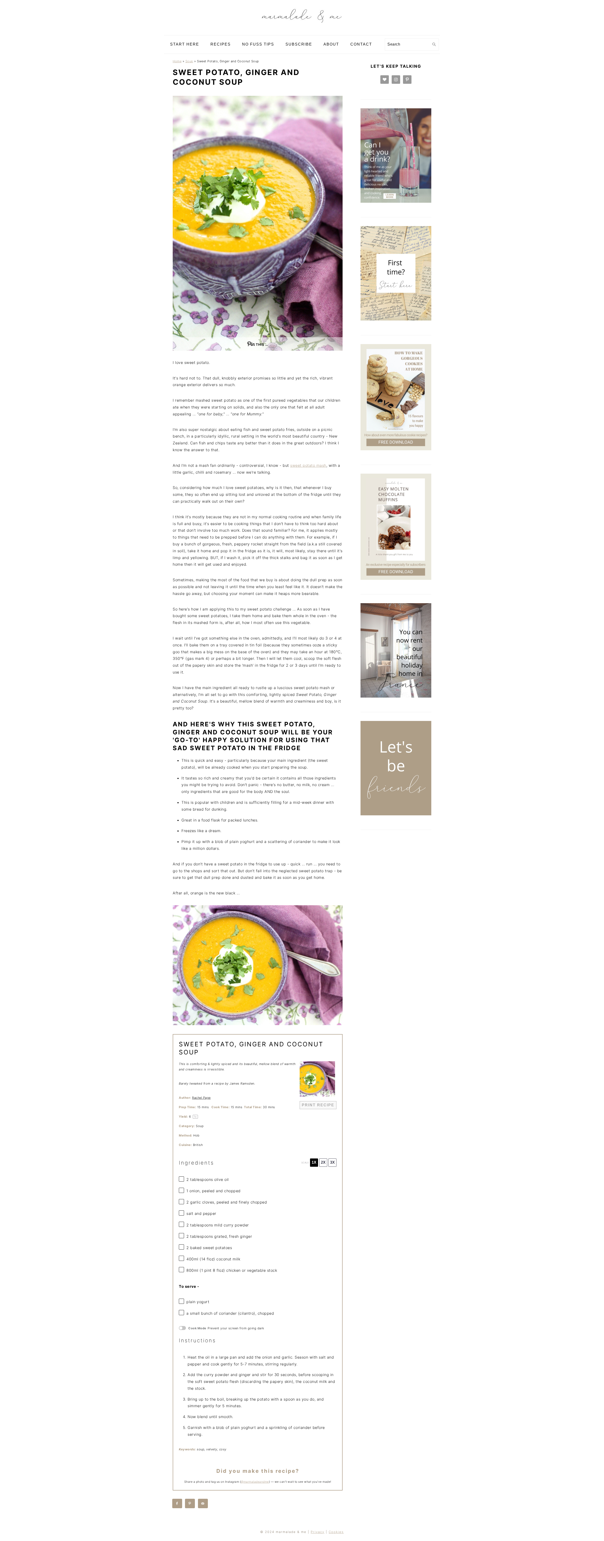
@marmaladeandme (255, 1481)
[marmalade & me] (302, 31)
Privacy (317, 1532)
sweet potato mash (308, 465)
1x (314, 1162)
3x (332, 1162)
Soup (189, 61)
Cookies (336, 1532)
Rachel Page (201, 1097)
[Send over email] (203, 1503)
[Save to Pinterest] (190, 1503)
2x (323, 1162)
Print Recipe (318, 1105)
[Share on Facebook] (177, 1503)
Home (177, 61)
